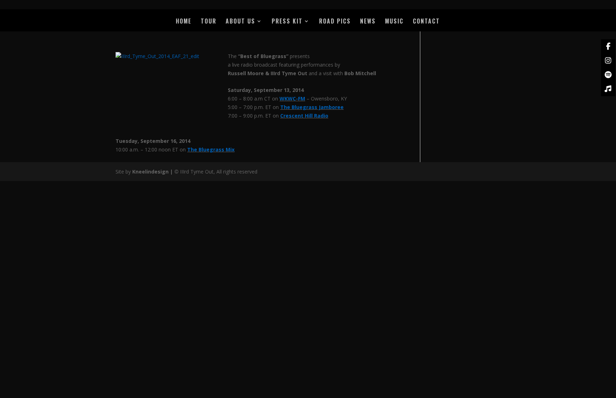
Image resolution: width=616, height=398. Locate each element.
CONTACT (426, 22)
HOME (183, 22)
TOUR (208, 22)
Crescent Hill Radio (304, 115)
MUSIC (394, 22)
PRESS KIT (287, 22)
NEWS (368, 22)
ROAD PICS (335, 22)
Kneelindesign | (153, 171)
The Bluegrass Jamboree (312, 107)
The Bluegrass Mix (211, 149)
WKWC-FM (292, 98)
